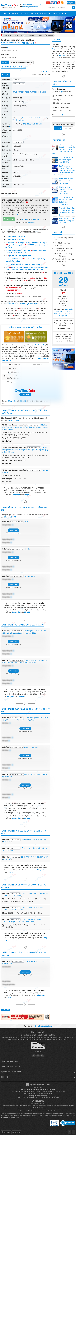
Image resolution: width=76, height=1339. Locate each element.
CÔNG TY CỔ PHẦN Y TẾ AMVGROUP (30, 857)
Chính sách (23, 1111)
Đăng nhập (25, 219)
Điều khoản (31, 1111)
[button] (12, 13)
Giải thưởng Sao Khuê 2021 (43, 1026)
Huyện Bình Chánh (40, 118)
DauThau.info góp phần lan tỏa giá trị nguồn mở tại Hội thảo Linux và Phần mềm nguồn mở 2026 (63, 170)
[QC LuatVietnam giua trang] (25, 1017)
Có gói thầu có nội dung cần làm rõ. (18, 256)
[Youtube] (58, 2)
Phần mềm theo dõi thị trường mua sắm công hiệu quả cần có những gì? (67, 211)
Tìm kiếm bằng (29, 43)
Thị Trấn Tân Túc (28, 118)
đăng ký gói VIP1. (10, 517)
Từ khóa (4, 48)
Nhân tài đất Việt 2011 (25, 1105)
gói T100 (31, 222)
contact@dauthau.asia (30, 7)
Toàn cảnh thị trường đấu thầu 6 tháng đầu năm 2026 (66, 221)
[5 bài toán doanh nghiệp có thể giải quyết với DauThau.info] (55, 189)
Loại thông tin (56, 100)
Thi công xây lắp (24, 576)
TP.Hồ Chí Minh (18, 120)
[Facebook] (55, 2)
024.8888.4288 (38, 4)
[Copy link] (49, 71)
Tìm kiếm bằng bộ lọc (10, 43)
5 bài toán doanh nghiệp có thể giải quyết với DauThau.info (65, 190)
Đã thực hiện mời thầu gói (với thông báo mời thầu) (26, 250)
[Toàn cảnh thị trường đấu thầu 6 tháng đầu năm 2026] (55, 221)
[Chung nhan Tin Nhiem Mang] (38, 1046)
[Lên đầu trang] (73, 1132)
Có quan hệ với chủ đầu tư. (15, 236)
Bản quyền (40, 1111)
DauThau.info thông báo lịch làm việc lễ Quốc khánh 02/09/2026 (66, 201)
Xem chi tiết (7, 842)
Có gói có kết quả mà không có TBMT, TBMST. (23, 264)
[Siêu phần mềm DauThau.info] (38, 25)
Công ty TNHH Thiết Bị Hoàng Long (29, 839)
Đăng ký (36, 219)
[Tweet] (46, 71)
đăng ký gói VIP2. (13, 420)
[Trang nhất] (5, 13)
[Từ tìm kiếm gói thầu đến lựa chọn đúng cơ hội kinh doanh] (55, 181)
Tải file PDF (9, 219)
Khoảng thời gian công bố (61, 107)
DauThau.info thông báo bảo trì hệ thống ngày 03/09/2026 (66, 160)
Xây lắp (20, 522)
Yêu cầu (53, 1111)
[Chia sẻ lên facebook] (44, 71)
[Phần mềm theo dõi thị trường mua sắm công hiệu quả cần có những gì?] (55, 210)
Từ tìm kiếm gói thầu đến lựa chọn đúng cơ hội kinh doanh (66, 181)
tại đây (17, 214)
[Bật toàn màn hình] (69, 1132)
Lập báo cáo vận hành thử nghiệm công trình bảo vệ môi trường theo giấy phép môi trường (25, 427)
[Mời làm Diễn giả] (63, 359)
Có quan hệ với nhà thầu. (15, 239)
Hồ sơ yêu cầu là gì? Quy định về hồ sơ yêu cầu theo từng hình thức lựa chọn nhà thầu (63, 149)
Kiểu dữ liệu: (5, 54)
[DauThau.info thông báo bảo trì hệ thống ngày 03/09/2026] (55, 160)
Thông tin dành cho (59, 89)
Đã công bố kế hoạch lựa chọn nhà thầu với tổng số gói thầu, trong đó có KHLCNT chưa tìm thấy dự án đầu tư (26, 245)
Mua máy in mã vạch (25, 747)
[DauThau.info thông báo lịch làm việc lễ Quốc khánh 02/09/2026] (55, 200)
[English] (52, 2)
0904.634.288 (27, 4)
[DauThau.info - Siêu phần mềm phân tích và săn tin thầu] (10, 5)
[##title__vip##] (13, 539)
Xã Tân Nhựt (26, 124)
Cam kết (46, 1111)
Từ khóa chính (57, 115)
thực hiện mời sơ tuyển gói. (15, 252)
